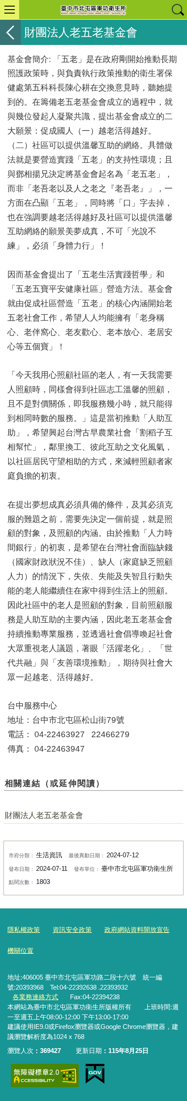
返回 (10, 32)
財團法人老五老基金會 (44, 815)
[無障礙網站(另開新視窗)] (45, 1076)
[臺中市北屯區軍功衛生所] (93, 9)
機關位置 (20, 950)
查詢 (177, 9)
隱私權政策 (23, 929)
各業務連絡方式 (35, 997)
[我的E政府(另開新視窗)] (95, 1074)
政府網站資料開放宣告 (137, 929)
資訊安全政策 (72, 929)
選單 (9, 9)
